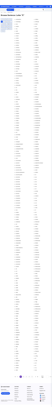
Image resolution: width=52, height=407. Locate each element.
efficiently (37, 294)
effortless (37, 332)
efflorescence (37, 306)
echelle (17, 38)
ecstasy (17, 217)
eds (36, 87)
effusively (37, 351)
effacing (36, 224)
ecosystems (18, 198)
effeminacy (37, 254)
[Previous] (17, 376)
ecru (17, 210)
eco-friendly (18, 134)
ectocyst (17, 231)
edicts (17, 358)
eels (36, 193)
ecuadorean (18, 257)
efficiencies (37, 285)
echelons (17, 42)
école (17, 137)
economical (18, 165)
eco (16, 132)
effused (36, 341)
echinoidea (18, 64)
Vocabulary (17, 396)
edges (17, 327)
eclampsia (18, 99)
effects (36, 247)
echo (17, 71)
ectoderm (17, 233)
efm (36, 363)
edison (36, 24)
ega (36, 370)
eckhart (17, 92)
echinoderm (18, 54)
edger (17, 323)
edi (16, 348)
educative (37, 130)
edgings (17, 344)
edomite (36, 80)
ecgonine (17, 33)
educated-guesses (38, 106)
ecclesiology (18, 21)
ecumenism (18, 264)
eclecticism (18, 106)
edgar (17, 315)
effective (36, 233)
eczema (17, 266)
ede (16, 297)
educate (36, 99)
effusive (36, 348)
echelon (17, 40)
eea (36, 177)
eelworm (36, 195)
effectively (37, 238)
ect (16, 224)
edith (36, 33)
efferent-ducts (37, 266)
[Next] (35, 376)
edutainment (37, 139)
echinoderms (18, 59)
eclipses (17, 115)
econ (17, 158)
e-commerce (18, 155)
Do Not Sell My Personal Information (30, 399)
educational (37, 115)
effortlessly (37, 334)
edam (17, 275)
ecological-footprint (19, 144)
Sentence (5, 12)
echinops (17, 68)
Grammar (16, 394)
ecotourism (18, 200)
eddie (17, 287)
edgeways (18, 332)
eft (35, 365)
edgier (17, 337)
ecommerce (18, 153)
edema (17, 304)
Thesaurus (16, 390)
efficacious (37, 278)
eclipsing (17, 118)
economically (18, 167)
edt (35, 90)
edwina (36, 172)
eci (16, 87)
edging (17, 341)
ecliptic (17, 120)
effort (36, 330)
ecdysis (17, 26)
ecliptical (17, 122)
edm (36, 61)
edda (17, 283)
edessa (17, 311)
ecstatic (17, 219)
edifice (17, 363)
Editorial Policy (29, 392)
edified (17, 367)
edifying (36, 19)
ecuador (17, 254)
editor (36, 42)
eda (16, 273)
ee (35, 174)
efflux (36, 325)
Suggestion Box (42, 390)
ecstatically (18, 221)
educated (37, 101)
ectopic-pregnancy (19, 247)
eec (36, 179)
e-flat (36, 360)
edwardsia (37, 160)
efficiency (37, 287)
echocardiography (19, 75)
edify (17, 370)
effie (36, 297)
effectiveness (37, 240)
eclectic (17, 104)
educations (37, 127)
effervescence (37, 268)
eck (16, 90)
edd (16, 280)
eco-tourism (18, 203)
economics (18, 177)
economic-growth (19, 174)
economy (17, 193)
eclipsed (17, 113)
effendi (36, 259)
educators (37, 134)
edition (36, 38)
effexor (36, 275)
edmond (36, 64)
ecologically (18, 146)
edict (17, 355)
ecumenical (18, 261)
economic (17, 162)
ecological (18, 141)
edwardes (37, 144)
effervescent (37, 271)
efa (35, 212)
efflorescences (37, 308)
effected (36, 228)
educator (36, 132)
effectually (37, 252)
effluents (36, 318)
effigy (36, 301)
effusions (37, 346)
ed (16, 268)
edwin (36, 170)
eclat (17, 101)
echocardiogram (19, 73)
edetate (17, 313)
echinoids (17, 66)
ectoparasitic (18, 243)
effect (36, 226)
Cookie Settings (30, 394)
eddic (17, 285)
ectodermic (18, 238)
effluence (37, 313)
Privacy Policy (29, 390)
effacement (37, 221)
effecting (36, 231)
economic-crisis (19, 170)
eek (36, 186)
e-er (36, 203)
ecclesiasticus (18, 19)
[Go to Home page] (5, 6)
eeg (36, 184)
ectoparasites (18, 240)
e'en (36, 198)
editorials (37, 50)
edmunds (37, 71)
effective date (37, 235)
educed (36, 137)
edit (36, 26)
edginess (17, 339)
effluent (36, 315)
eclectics (17, 108)
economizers (18, 191)
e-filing (36, 355)
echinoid (17, 61)
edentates (18, 308)
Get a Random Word (5, 393)
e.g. (36, 367)
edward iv (37, 155)
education (37, 113)
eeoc (36, 200)
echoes (17, 80)
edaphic (17, 278)
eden (17, 306)
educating (37, 111)
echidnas (17, 47)
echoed (17, 78)
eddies (17, 290)
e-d (16, 271)
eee (36, 181)
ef (35, 210)
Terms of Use (29, 396)
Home (1, 12)
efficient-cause (37, 292)
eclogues (17, 130)
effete (36, 273)
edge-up (17, 330)
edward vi (37, 165)
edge (17, 318)
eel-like (36, 191)
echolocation (18, 85)
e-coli (17, 139)
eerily (36, 207)
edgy (17, 346)
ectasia (17, 226)
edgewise (17, 334)
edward (36, 141)
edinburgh (37, 21)
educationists (37, 125)
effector (36, 243)
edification (18, 360)
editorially (37, 47)
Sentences (9, 9)
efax (36, 214)
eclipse (17, 111)
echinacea (18, 50)
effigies (36, 299)
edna (36, 73)
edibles (17, 353)
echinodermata (18, 57)
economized (18, 188)
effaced (36, 219)
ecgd (17, 31)
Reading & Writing (18, 400)
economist (18, 181)
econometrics (18, 160)
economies (18, 179)
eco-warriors (18, 207)
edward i (36, 146)
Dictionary (16, 388)
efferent (36, 261)
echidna (17, 45)
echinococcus (18, 52)
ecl (16, 94)
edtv (36, 92)
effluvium (36, 323)
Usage (16, 398)
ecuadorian (18, 259)
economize (18, 186)
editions (36, 40)
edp (36, 85)
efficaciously (37, 280)
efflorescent (37, 311)
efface (36, 217)
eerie (36, 205)
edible (17, 351)
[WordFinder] (50, 7)
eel (35, 188)
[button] (47, 6)
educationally (37, 120)
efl (35, 358)
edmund (36, 68)
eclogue (17, 127)
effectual (36, 250)
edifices (17, 365)
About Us (28, 388)
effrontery (37, 339)
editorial (36, 45)
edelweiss (18, 301)
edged (17, 320)
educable (37, 97)
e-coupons (18, 205)
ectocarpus (18, 228)
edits (36, 59)
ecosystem (18, 195)
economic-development (20, 172)
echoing (17, 82)
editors (36, 54)
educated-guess (38, 104)
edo (36, 75)
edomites (37, 82)
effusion (36, 344)
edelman (17, 299)
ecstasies (17, 214)
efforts (36, 337)
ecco (17, 24)
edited (36, 31)
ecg (16, 28)
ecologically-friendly (19, 148)
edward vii (37, 167)
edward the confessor (39, 162)
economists (18, 184)
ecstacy (17, 212)
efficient (36, 290)
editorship (37, 57)
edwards (36, 158)
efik (36, 353)
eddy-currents (18, 294)
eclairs (17, 97)
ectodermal (18, 235)
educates (37, 108)
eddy (17, 292)
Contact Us (42, 388)
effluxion (36, 327)
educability (37, 94)
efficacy (36, 283)
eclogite (17, 125)
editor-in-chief (37, 52)
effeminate (37, 257)
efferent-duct (37, 264)
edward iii (37, 153)
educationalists (38, 118)
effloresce (37, 304)
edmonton (37, 66)
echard (17, 35)
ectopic (17, 245)
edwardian (37, 148)
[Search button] (43, 10)
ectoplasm (18, 250)
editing (36, 35)
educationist (37, 122)
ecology (17, 151)
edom (36, 78)
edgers (17, 325)
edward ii (37, 151)
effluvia (36, 320)
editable (36, 28)
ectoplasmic (18, 252)
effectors (36, 245)
